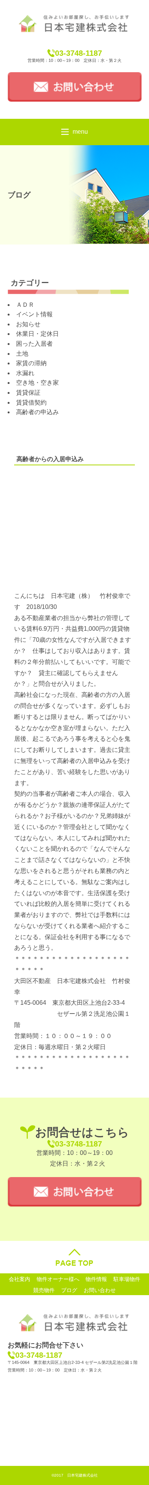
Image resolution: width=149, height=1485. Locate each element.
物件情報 (96, 1279)
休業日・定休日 (37, 333)
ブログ (69, 1290)
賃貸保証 (28, 392)
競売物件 (44, 1290)
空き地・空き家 (37, 382)
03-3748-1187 (78, 53)
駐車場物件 (126, 1279)
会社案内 (19, 1279)
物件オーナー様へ (58, 1279)
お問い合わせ (100, 1290)
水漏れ (25, 373)
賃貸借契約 (31, 402)
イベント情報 (34, 314)
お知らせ (28, 324)
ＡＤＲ (25, 304)
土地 (22, 353)
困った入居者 (34, 343)
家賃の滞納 (31, 363)
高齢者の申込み (37, 412)
